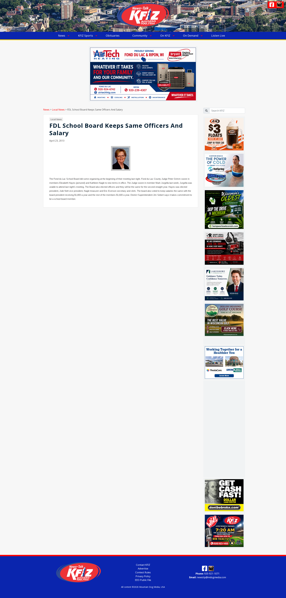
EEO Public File (143, 580)
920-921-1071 (207, 573)
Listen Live (218, 35)
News (61, 35)
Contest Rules (143, 572)
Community (139, 35)
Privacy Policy (143, 576)
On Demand (190, 35)
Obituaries (112, 35)
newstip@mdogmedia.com (207, 577)
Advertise (143, 568)
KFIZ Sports (85, 35)
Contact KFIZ (143, 564)
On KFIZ (165, 35)
